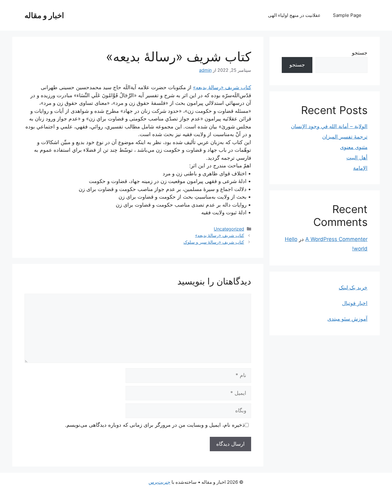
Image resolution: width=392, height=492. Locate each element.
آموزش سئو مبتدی (347, 319)
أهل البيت (357, 157)
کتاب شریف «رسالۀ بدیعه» (222, 87)
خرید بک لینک (353, 287)
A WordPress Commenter (336, 239)
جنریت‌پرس (159, 482)
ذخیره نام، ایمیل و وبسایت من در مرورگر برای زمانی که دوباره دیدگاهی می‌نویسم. (155, 425)
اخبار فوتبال (355, 303)
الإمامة (360, 168)
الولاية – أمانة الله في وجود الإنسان (329, 126)
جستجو (360, 53)
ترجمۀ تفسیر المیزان (345, 137)
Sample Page (347, 15)
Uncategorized (229, 228)
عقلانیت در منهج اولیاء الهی (294, 15)
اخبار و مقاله (44, 15)
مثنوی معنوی (354, 147)
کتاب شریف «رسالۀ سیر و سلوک (213, 242)
